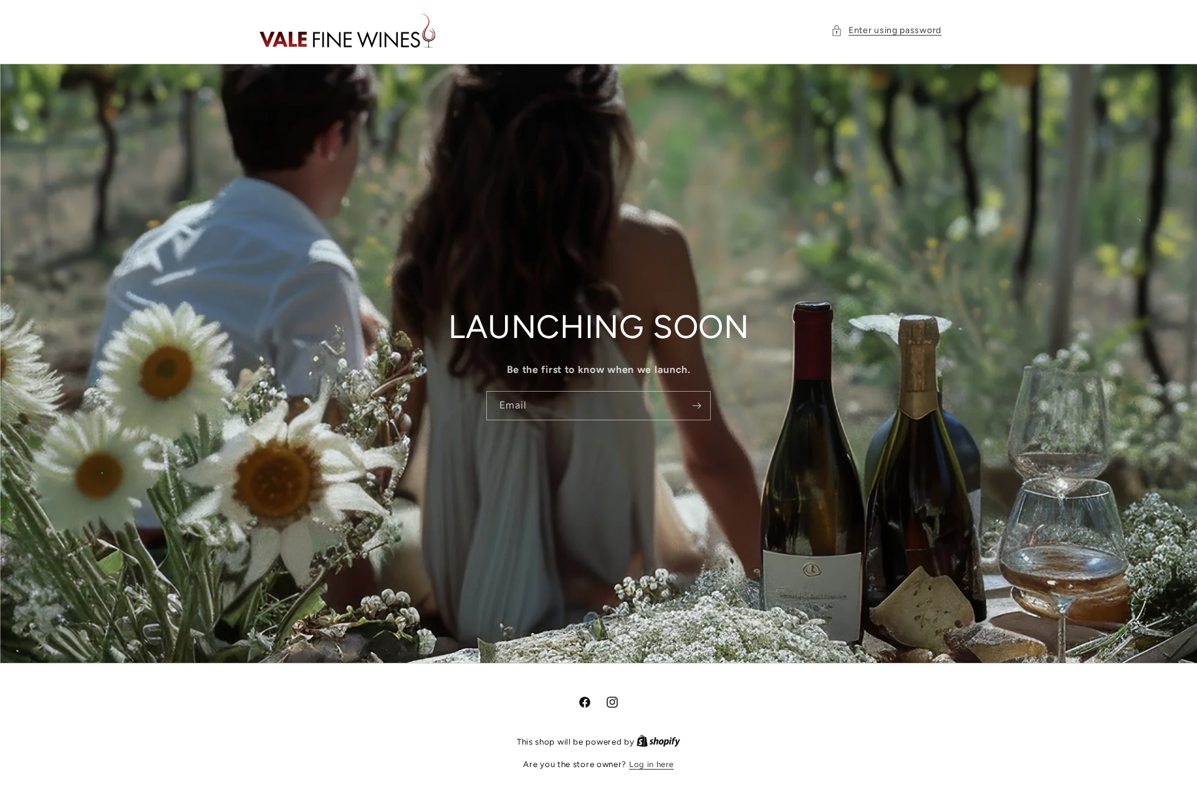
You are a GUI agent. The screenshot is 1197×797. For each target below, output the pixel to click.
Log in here (651, 764)
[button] (886, 30)
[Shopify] (658, 741)
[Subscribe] (696, 406)
